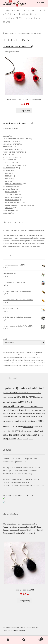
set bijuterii (14, 431)
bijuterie (8, 388)
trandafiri (25, 439)
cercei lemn (13, 402)
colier (22, 407)
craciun (34, 406)
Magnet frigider (8, 421)
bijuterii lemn (6, 393)
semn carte (28, 426)
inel (12, 416)
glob (30, 413)
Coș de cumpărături (37, 638)
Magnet (28, 416)
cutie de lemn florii (36, 410)
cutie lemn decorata (22, 413)
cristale (40, 407)
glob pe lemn (7, 416)
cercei (6, 401)
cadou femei (28, 396)
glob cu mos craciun (39, 413)
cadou (17, 396)
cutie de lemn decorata (23, 410)
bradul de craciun (17, 392)
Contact (26, 495)
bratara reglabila (8, 397)
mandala (17, 421)
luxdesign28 (19, 527)
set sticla (19, 439)
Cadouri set (39, 397)
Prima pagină (9, 33)
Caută (5, 339)
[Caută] (43, 342)
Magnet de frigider (36, 416)
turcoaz (31, 439)
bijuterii (39, 388)
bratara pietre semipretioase (33, 393)
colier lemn (27, 407)
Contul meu (8, 640)
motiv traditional (28, 421)
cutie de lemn (8, 410)
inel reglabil (18, 416)
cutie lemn (12, 413)
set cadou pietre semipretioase (18, 434)
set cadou (25, 431)
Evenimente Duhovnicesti (24, 533)
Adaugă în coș (24, 111)
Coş (32, 495)
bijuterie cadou (24, 388)
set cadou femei (36, 431)
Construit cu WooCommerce (14, 630)
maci (24, 416)
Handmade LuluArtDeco (12, 495)
